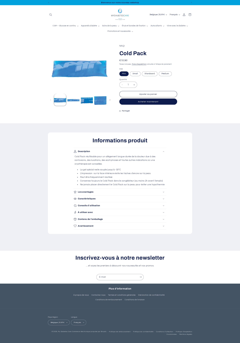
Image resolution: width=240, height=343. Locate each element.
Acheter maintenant (148, 102)
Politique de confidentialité (143, 331)
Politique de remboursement (119, 331)
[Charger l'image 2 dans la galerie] (73, 100)
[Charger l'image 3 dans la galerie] (87, 100)
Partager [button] (126, 111)
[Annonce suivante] (191, 2)
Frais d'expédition (139, 64)
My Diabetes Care (65, 331)
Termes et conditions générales (122, 295)
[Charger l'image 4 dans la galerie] (100, 100)
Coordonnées (171, 334)
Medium (165, 74)
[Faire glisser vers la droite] (110, 100)
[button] (51, 15)
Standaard (150, 74)
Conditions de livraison (135, 300)
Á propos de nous (81, 295)
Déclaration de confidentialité (151, 295)
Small (135, 74)
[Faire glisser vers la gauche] (50, 100)
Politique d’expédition (184, 331)
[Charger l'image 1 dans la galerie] (60, 100)
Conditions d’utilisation (164, 331)
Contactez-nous (98, 295)
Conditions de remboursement (108, 300)
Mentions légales (185, 334)
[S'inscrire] (141, 277)
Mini (124, 74)
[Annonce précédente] (48, 2)
